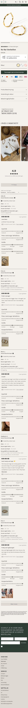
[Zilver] (22, 65)
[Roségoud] (25, 65)
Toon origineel (19, 224)
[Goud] (18, 65)
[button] (9, 46)
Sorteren (3, 192)
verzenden (23, 642)
